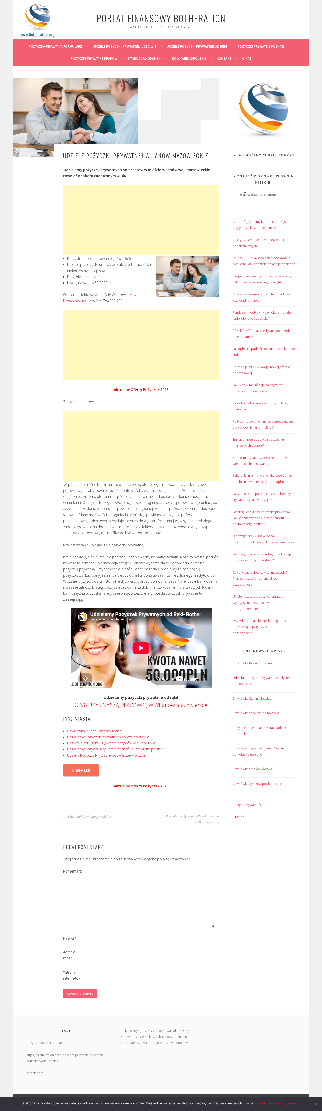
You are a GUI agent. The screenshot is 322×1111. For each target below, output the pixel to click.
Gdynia (188, 1030)
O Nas (247, 58)
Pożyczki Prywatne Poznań (260, 46)
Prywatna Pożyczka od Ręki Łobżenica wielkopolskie (192, 819)
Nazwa (69, 938)
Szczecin (143, 1042)
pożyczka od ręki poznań (44, 1042)
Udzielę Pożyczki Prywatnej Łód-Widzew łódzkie (106, 755)
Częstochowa (161, 1030)
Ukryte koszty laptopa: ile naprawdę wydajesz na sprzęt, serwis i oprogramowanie (258, 602)
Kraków (149, 1036)
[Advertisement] (141, 220)
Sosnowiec (128, 1042)
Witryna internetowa (71, 975)
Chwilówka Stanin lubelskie (252, 698)
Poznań (178, 1036)
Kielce (139, 1036)
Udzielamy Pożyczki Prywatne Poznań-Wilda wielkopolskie (115, 749)
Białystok (126, 1030)
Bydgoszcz (142, 1030)
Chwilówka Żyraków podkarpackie (257, 783)
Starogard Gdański (145, 58)
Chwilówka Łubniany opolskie (89, 817)
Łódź (169, 1036)
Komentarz (71, 874)
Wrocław (181, 1042)
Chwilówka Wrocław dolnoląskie (256, 713)
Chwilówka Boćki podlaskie (252, 663)
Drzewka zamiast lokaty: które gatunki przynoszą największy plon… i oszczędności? (260, 626)
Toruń (155, 1042)
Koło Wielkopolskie (189, 58)
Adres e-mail (70, 954)
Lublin (160, 1036)
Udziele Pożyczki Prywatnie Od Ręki (197, 46)
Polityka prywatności (285, 1103)
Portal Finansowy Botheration (161, 18)
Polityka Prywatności (248, 804)
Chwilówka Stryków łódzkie (252, 769)
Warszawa (167, 1042)
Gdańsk (177, 1030)
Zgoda (262, 1103)
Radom (190, 1036)
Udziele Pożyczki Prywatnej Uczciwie (124, 46)
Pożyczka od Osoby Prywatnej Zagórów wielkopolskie (111, 742)
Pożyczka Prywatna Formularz (55, 46)
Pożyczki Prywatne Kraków (94, 58)
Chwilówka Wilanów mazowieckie (94, 730)
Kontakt (224, 58)
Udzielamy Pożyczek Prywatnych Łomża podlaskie (108, 736)
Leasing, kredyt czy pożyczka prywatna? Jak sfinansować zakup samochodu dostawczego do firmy (261, 517)
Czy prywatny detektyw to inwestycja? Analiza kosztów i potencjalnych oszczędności (260, 578)
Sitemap (239, 817)
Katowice (127, 1036)
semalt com (34, 1073)
